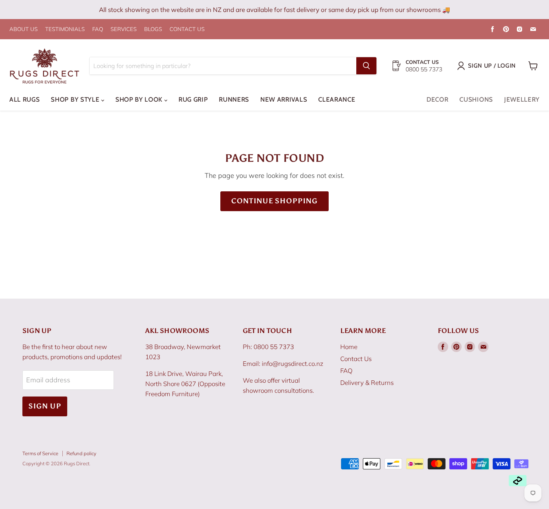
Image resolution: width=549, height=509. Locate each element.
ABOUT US (23, 29)
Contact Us (356, 359)
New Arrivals (283, 99)
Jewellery (522, 99)
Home (348, 347)
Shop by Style (76, 99)
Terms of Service (40, 453)
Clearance (336, 99)
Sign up (44, 406)
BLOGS (153, 29)
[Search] (366, 65)
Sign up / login (492, 65)
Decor (437, 99)
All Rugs (24, 99)
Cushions (476, 99)
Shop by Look (139, 99)
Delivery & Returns (367, 382)
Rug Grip (193, 99)
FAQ (97, 29)
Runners (234, 99)
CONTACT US (187, 29)
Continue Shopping (274, 201)
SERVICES (124, 29)
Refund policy (81, 453)
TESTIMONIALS (65, 29)
